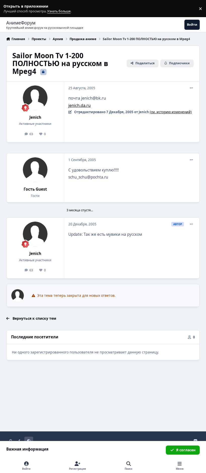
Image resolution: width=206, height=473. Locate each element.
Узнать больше (13, 8)
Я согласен (185, 450)
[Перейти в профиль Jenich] (35, 97)
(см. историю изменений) (171, 112)
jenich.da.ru (79, 105)
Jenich (35, 117)
